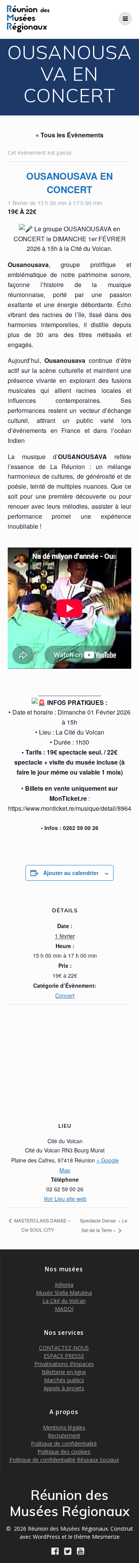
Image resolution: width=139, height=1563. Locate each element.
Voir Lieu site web (65, 1198)
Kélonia (64, 1284)
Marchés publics (64, 1380)
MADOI (64, 1309)
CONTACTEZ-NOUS (64, 1347)
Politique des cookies (63, 1451)
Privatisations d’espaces (64, 1364)
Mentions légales (64, 1427)
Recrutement (64, 1435)
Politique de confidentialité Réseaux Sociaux (64, 1459)
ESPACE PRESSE (64, 1355)
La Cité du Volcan (64, 1300)
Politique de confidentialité (64, 1443)
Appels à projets (64, 1388)
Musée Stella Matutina (64, 1292)
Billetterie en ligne (64, 1372)
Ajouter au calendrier (70, 873)
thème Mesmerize (97, 1536)
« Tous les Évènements (69, 134)
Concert (65, 995)
